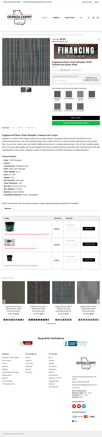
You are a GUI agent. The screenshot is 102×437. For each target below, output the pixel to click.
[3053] (82, 320)
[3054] (84, 320)
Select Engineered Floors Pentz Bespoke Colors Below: (70, 88)
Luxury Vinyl (70, 18)
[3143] (73, 320)
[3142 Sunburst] (24, 320)
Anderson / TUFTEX (55, 378)
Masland (51, 372)
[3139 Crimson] (21, 320)
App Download (6, 375)
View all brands (53, 387)
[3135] (54, 320)
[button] (76, 51)
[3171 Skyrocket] (4, 320)
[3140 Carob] (16, 320)
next (99, 303)
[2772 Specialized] (41, 320)
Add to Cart (89, 228)
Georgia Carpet (54, 381)
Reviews (5, 378)
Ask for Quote (6, 360)
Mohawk (51, 363)
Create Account (87, 2)
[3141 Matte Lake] (12, 320)
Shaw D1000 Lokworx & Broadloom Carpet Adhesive (21, 265)
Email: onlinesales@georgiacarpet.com (84, 385)
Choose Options (90, 244)
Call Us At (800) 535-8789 (12, 2)
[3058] (94, 320)
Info (13, 128)
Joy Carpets (53, 366)
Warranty (20, 128)
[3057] (91, 320)
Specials (28, 369)
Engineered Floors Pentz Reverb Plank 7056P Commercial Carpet (13, 309)
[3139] (64, 320)
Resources (29, 372)
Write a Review (76, 70)
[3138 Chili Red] (14, 320)
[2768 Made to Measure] (31, 320)
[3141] (69, 320)
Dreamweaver (53, 375)
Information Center (8, 384)
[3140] (66, 320)
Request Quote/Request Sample (76, 123)
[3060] (98, 320)
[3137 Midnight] (19, 320)
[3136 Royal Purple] (9, 320)
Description (6, 128)
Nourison (51, 384)
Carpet (45, 18)
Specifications (30, 128)
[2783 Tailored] (46, 320)
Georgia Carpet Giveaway (10, 372)
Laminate (56, 18)
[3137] (59, 320)
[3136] (57, 320)
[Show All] (81, 17)
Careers (4, 363)
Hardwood (29, 366)
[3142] (71, 320)
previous (3, 303)
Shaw (50, 357)
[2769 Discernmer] (34, 320)
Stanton (51, 360)
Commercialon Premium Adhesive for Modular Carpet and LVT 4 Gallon (27, 234)
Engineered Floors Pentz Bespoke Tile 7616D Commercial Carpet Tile (38, 309)
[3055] (86, 320)
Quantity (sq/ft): (70, 225)
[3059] (96, 320)
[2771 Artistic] (38, 320)
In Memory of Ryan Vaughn (10, 357)
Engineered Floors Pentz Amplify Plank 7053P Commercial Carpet (63, 309)
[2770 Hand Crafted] (36, 320)
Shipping (5, 369)
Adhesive (8, 208)
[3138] (61, 320)
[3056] (89, 320)
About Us (5, 366)
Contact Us (75, 388)
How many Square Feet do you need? (65, 76)
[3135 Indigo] (7, 320)
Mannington (52, 369)
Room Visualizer (7, 381)
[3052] (79, 320)
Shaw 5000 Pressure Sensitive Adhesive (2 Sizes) (20, 248)
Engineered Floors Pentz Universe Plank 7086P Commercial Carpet (88, 309)
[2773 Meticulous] (43, 320)
